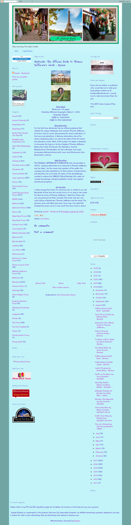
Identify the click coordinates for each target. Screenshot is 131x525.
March (99, 448)
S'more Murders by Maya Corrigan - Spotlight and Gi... (103, 409)
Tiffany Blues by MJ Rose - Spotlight (103, 309)
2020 (96, 279)
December (100, 290)
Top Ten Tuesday (19, 327)
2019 (96, 283)
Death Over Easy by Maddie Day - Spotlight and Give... (104, 418)
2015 (96, 468)
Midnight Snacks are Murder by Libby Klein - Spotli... (103, 393)
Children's (16, 161)
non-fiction (44, 219)
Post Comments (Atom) (66, 295)
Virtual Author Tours (20, 335)
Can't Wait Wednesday (21, 146)
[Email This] (35, 215)
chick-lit (15, 157)
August (99, 305)
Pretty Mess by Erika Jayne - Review (104, 363)
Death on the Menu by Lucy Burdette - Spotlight (104, 376)
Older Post (81, 283)
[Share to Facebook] (41, 215)
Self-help (15, 290)
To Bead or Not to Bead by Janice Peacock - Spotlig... (104, 341)
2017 (96, 460)
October (99, 298)
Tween (15, 331)
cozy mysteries (18, 178)
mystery (15, 245)
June (98, 437)
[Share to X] (39, 215)
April (98, 445)
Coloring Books (18, 173)
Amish (14, 116)
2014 (96, 472)
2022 (96, 272)
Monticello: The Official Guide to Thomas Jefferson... (104, 325)
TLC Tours (16, 322)
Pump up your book (20, 265)
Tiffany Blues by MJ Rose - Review (103, 357)
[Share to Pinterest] (42, 215)
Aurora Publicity (19, 120)
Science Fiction (18, 286)
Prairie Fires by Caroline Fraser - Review (102, 333)
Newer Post (40, 283)
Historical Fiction (19, 208)
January (99, 456)
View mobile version (61, 287)
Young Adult (17, 342)
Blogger (77, 521)
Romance (16, 282)
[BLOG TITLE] (19, 100)
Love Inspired (17, 229)
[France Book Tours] (21, 362)
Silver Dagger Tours (20, 294)
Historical (16, 203)
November (100, 294)
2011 (96, 483)
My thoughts (17, 241)
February (100, 452)
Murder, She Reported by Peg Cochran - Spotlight (104, 401)
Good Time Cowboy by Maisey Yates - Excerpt (104, 316)
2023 (96, 268)
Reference (16, 278)
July (98, 433)
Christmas (16, 169)
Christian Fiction (19, 165)
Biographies (17, 124)
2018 (96, 287)
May (98, 441)
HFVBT (15, 199)
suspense (16, 314)
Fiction (15, 182)
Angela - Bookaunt (21, 73)
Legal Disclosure (27, 51)
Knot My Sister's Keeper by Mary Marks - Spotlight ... (104, 384)
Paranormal (17, 254)
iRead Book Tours (19, 216)
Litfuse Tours (17, 224)
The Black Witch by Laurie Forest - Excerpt (103, 350)
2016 (96, 464)
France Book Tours (20, 186)
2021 (96, 276)
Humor (15, 212)
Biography (16, 129)
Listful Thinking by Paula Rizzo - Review (104, 369)
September (100, 301)
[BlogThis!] (37, 215)
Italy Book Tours (19, 220)
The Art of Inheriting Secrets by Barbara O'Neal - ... (104, 426)
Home (16, 51)
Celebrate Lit (17, 152)
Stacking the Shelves (20, 307)
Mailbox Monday (19, 233)
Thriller (15, 318)
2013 (96, 475)
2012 (96, 479)
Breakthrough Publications (18, 140)
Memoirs (15, 237)
